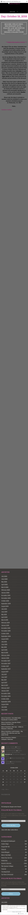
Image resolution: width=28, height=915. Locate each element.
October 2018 (5, 633)
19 (21, 779)
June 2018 (4, 644)
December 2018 (5, 628)
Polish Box (4, 860)
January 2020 (5, 592)
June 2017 (4, 677)
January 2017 (5, 690)
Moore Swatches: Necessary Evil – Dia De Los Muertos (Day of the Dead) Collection (14, 28)
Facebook (5, 794)
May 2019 (4, 614)
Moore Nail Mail (6, 855)
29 (6, 785)
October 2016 (5, 699)
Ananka (7, 758)
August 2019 (4, 606)
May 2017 (4, 680)
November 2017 (5, 663)
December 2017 (5, 660)
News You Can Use (6, 858)
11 (17, 776)
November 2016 (5, 696)
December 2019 (5, 595)
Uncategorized (5, 871)
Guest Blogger (5, 852)
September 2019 (6, 603)
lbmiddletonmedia (10, 750)
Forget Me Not (5, 846)
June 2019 (4, 611)
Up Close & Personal (7, 874)
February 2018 (5, 655)
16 (10, 779)
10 (14, 776)
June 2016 (4, 710)
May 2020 (4, 581)
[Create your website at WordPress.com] (14, 1)
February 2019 (5, 622)
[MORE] (17, 11)
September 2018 (6, 636)
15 (6, 779)
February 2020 (5, 590)
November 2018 (5, 631)
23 (10, 782)
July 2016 (4, 707)
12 (21, 776)
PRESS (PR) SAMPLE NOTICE (16, 42)
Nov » (7, 789)
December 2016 (5, 693)
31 (14, 785)
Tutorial (3, 869)
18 (17, 779)
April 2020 (4, 584)
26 (21, 782)
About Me (12, 11)
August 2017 (4, 671)
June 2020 (4, 579)
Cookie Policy (5, 909)
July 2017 (4, 674)
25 (17, 782)
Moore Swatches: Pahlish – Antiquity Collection (9, 738)
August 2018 (4, 639)
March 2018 (4, 652)
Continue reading (6, 109)
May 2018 (4, 647)
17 (14, 779)
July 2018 (4, 641)
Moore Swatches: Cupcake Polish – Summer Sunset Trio (11, 723)
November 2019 (5, 598)
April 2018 (4, 650)
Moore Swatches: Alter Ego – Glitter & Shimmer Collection (12, 727)
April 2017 (4, 682)
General (3, 849)
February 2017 (5, 688)
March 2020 (4, 587)
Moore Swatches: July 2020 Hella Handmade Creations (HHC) (11, 718)
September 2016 (6, 701)
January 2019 (5, 625)
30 (10, 785)
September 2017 (6, 669)
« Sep (2, 789)
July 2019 (4, 609)
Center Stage (5, 844)
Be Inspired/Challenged (8, 841)
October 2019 (5, 601)
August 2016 (4, 704)
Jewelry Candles (10, 747)
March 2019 (4, 620)
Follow (11, 893)
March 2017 (4, 685)
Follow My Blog (10, 825)
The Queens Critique (7, 866)
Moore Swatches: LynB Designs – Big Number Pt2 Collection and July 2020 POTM (12, 733)
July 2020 (4, 576)
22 (6, 782)
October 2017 (5, 666)
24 (14, 782)
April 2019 (4, 617)
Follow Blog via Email (11, 810)
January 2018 (5, 658)
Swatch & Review (6, 863)
